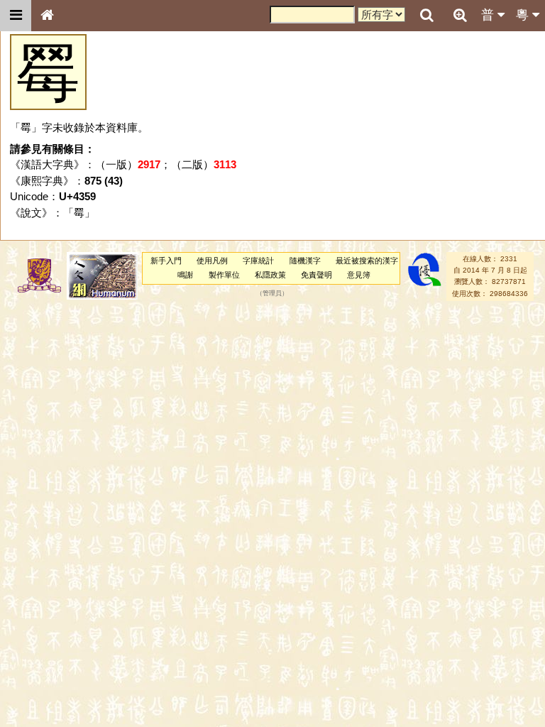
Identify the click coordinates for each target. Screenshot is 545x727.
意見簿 (358, 274)
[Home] (46, 15)
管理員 (272, 293)
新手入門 (166, 260)
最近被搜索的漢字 (367, 260)
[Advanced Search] (459, 15)
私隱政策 (270, 274)
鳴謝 (185, 274)
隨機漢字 (305, 260)
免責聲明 (316, 274)
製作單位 (224, 274)
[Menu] (15, 15)
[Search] (426, 15)
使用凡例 (212, 260)
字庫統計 (258, 260)
